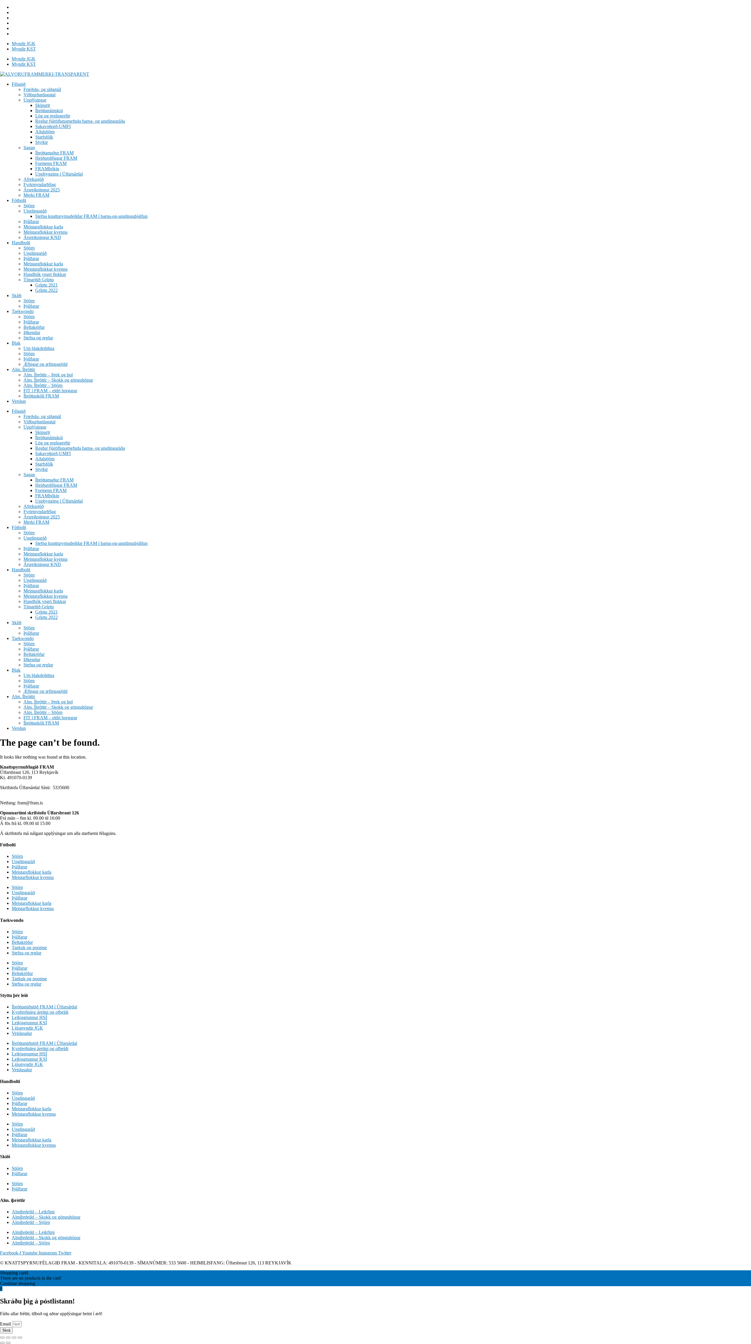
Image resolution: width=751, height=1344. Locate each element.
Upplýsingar (34, 99)
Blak (16, 343)
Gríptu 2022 (46, 290)
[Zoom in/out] (20, 1337)
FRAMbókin (47, 168)
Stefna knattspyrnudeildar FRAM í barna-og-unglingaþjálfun (91, 216)
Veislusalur (22, 1033)
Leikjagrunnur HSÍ (29, 1017)
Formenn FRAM (51, 163)
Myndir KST (24, 48)
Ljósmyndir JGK (27, 1027)
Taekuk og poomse (29, 947)
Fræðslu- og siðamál (42, 89)
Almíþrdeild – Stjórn (31, 1222)
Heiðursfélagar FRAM (56, 158)
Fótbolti (19, 200)
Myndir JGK (23, 43)
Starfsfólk (44, 136)
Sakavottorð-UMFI (53, 126)
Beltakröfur (34, 327)
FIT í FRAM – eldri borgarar (50, 390)
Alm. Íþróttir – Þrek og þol (48, 374)
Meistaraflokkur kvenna (45, 232)
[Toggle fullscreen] (14, 1337)
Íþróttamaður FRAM (54, 152)
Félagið (19, 84)
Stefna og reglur (38, 337)
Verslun (19, 401)
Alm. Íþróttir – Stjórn (42, 385)
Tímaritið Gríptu (38, 279)
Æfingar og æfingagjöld (45, 364)
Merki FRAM (36, 195)
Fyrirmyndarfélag (39, 184)
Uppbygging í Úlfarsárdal (59, 173)
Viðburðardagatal (39, 94)
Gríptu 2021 (46, 284)
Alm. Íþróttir (23, 369)
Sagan (29, 147)
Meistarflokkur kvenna (33, 877)
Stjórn (29, 205)
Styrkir (41, 142)
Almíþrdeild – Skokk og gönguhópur (46, 1217)
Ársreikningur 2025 (41, 189)
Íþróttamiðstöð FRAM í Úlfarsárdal (44, 1006)
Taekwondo (23, 311)
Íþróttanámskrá (49, 110)
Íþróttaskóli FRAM (41, 395)
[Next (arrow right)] (8, 1343)
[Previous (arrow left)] (2, 1343)
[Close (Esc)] (2, 1337)
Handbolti (21, 242)
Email (6, 1323)
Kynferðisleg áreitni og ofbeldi (40, 1012)
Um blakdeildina (38, 348)
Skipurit (42, 105)
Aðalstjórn (45, 131)
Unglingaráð (35, 210)
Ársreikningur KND (42, 237)
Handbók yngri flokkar (44, 274)
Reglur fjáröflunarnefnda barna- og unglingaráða (80, 121)
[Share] (8, 1337)
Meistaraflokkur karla (43, 226)
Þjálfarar (31, 221)
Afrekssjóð (33, 179)
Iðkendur (31, 332)
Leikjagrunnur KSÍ (29, 1022)
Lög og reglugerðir (52, 115)
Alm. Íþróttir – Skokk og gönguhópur (58, 380)
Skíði (16, 295)
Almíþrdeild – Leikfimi (33, 1211)
